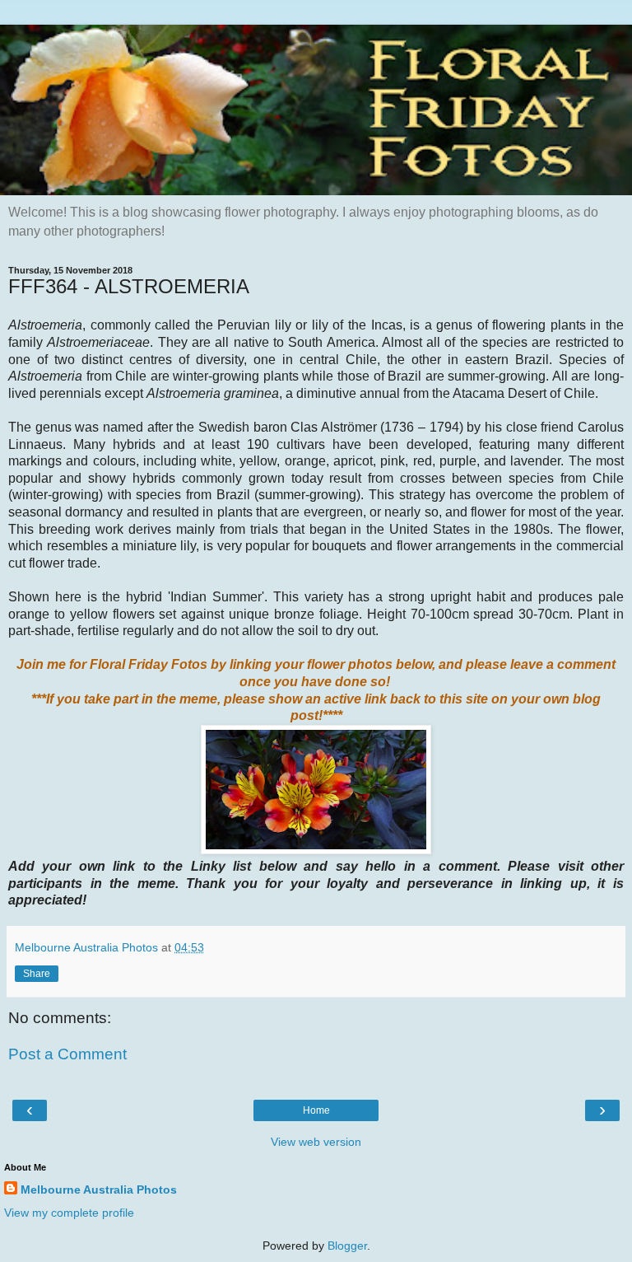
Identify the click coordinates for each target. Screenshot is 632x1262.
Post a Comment (67, 1054)
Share (36, 973)
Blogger (347, 1245)
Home (316, 1110)
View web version (316, 1141)
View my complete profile (69, 1212)
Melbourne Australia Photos (99, 1189)
